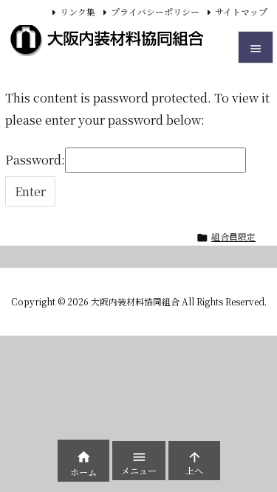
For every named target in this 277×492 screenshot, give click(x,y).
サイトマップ (241, 11)
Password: (35, 159)
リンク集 (77, 11)
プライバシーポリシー (155, 11)
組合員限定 (233, 236)
